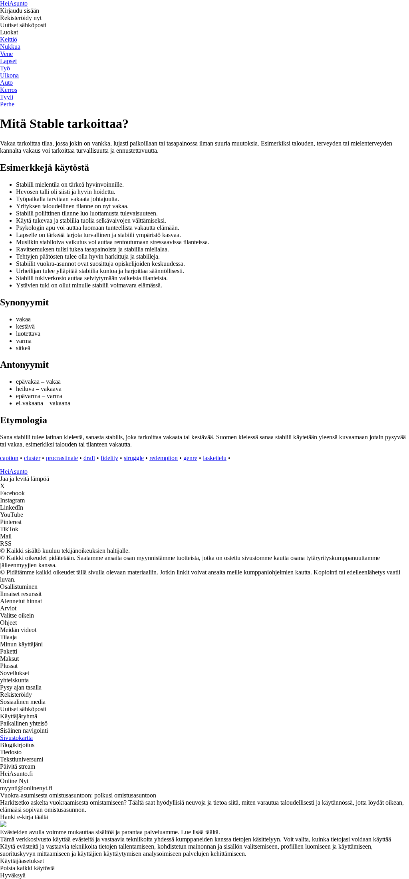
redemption (163, 457)
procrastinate (62, 457)
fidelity (109, 457)
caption (9, 457)
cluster (32, 457)
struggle (134, 457)
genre (190, 457)
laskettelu (214, 457)
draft (89, 457)
